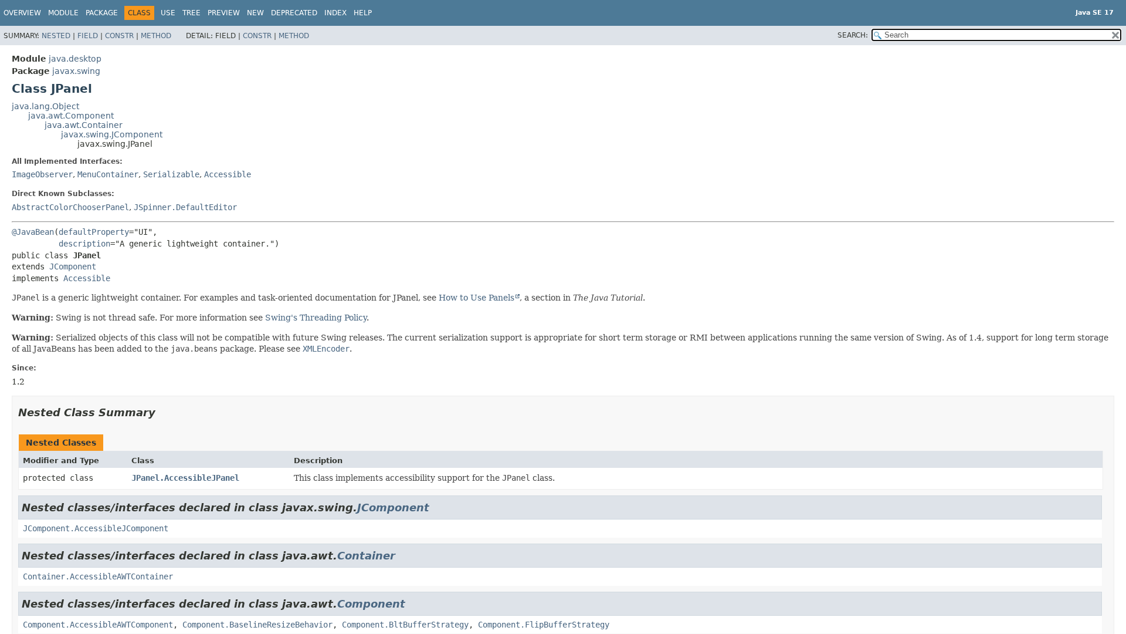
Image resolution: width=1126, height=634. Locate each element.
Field (87, 36)
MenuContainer (107, 174)
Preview (224, 13)
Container (366, 555)
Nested (56, 36)
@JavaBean (33, 232)
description (84, 243)
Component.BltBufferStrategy (405, 624)
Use (168, 13)
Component (371, 604)
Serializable (171, 174)
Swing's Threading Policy (316, 317)
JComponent (72, 266)
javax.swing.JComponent (111, 134)
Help (363, 13)
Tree (191, 13)
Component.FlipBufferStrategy (543, 624)
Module (63, 13)
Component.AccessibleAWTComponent (98, 624)
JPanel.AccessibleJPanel (185, 478)
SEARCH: (852, 35)
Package (102, 13)
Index (335, 13)
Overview (22, 13)
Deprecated (294, 13)
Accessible (227, 174)
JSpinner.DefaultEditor (185, 207)
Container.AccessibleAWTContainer (98, 576)
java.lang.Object (45, 106)
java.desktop (75, 58)
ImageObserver (42, 174)
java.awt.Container (84, 125)
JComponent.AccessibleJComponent (95, 528)
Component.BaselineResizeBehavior (257, 624)
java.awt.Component (71, 115)
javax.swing (76, 71)
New (255, 13)
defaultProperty (94, 232)
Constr (119, 36)
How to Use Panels (476, 297)
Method (156, 36)
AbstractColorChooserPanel (70, 207)
